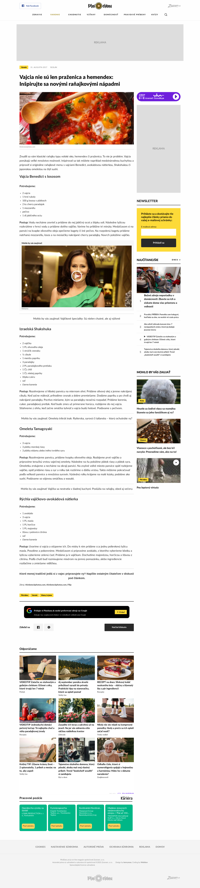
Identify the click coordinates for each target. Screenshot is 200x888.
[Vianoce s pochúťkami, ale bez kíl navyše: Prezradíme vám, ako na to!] (159, 431)
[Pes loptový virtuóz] (159, 470)
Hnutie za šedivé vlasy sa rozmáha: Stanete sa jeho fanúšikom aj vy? (156, 410)
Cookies (40, 847)
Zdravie (37, 15)
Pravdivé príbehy (135, 15)
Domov (160, 847)
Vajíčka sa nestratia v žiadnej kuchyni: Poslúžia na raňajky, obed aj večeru (90, 489)
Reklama (144, 847)
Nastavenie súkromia (64, 847)
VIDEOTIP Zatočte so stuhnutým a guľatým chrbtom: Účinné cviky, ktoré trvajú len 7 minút (160, 339)
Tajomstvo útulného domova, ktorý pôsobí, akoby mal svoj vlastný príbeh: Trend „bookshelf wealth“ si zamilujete (162, 352)
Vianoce (143, 440)
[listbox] (171, 260)
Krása (142, 401)
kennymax (127, 862)
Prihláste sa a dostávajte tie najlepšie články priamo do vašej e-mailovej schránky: (157, 217)
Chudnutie (74, 15)
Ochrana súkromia (121, 847)
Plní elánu (24, 595)
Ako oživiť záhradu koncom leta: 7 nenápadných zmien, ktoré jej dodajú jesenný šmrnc (159, 327)
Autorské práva (94, 847)
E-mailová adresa (148, 227)
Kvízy (154, 15)
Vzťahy (91, 15)
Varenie (55, 15)
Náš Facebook (32, 6)
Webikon (144, 862)
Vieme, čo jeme (46, 595)
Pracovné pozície (30, 798)
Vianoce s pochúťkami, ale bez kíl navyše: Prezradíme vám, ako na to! (157, 450)
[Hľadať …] (166, 15)
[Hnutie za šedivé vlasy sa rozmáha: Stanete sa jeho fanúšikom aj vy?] (159, 391)
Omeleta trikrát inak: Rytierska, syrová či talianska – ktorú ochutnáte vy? (90, 418)
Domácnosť (111, 15)
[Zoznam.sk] (174, 6)
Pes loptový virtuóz (148, 487)
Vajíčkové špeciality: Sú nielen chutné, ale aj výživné (90, 318)
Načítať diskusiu (119, 627)
